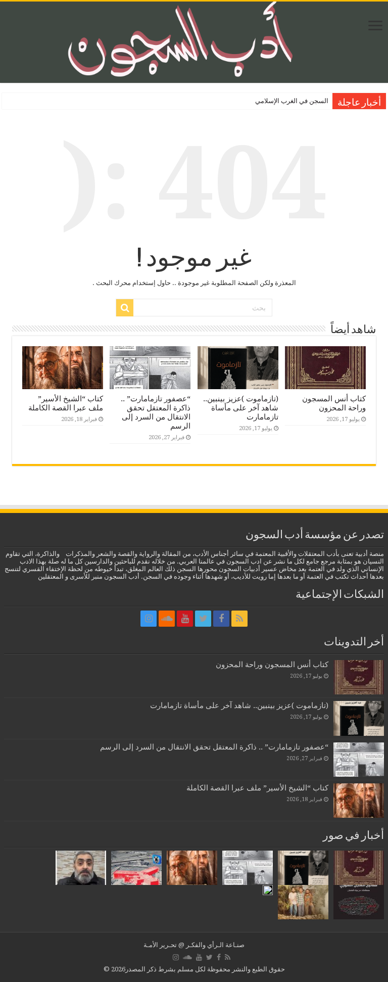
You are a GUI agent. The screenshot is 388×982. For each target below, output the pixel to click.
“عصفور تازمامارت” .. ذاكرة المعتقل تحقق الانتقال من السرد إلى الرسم (155, 412)
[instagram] (148, 619)
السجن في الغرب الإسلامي (291, 101)
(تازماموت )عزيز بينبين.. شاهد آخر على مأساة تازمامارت (240, 408)
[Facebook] (221, 619)
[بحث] (124, 307)
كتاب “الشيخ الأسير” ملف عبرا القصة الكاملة (65, 403)
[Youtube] (185, 619)
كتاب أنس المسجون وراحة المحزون (334, 403)
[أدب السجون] (194, 42)
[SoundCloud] (167, 619)
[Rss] (239, 619)
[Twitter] (203, 619)
